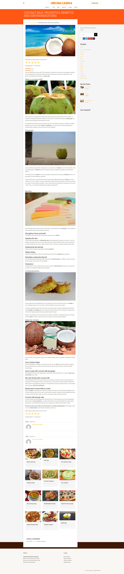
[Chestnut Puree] (33, 474)
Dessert (82, 52)
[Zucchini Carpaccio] (50, 474)
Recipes (47, 7)
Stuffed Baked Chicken (50, 503)
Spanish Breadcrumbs (32, 524)
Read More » (87, 88)
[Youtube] (89, 38)
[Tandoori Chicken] (50, 516)
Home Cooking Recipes (32, 22)
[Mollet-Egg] (67, 515)
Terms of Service (67, 558)
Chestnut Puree (31, 483)
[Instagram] (94, 38)
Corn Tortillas (64, 483)
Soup (81, 71)
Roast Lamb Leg (31, 462)
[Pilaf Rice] (50, 453)
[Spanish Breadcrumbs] (33, 516)
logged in (34, 541)
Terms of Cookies (67, 560)
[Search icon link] (23, 3)
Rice (81, 64)
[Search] (95, 34)
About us (64, 7)
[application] (49, 7)
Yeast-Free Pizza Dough (67, 503)
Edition (75, 7)
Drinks (81, 54)
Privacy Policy (67, 556)
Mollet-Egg (64, 523)
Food (53, 7)
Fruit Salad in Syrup (66, 462)
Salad (81, 66)
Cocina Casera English (37, 424)
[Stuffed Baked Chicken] (50, 495)
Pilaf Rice (46, 460)
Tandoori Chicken (48, 524)
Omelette (82, 61)
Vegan (81, 73)
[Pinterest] (91, 38)
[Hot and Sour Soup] (33, 495)
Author (27, 421)
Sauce (81, 68)
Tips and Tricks (83, 78)
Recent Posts (32, 421)
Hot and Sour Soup (31, 503)
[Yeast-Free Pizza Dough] (67, 495)
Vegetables (82, 75)
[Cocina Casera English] (28, 427)
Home (26, 22)
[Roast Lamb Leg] (33, 454)
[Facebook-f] (84, 38)
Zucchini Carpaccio (49, 481)
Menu (58, 7)
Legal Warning (67, 562)
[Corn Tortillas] (67, 474)
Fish (81, 56)
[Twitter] (86, 38)
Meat (81, 59)
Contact (70, 7)
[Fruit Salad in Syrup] (67, 454)
